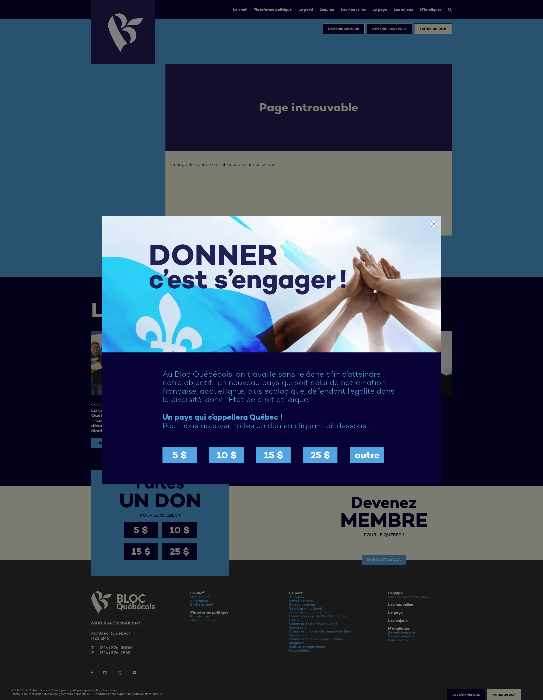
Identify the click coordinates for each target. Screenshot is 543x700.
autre (367, 455)
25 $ (320, 455)
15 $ (273, 455)
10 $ (227, 455)
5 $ (179, 455)
